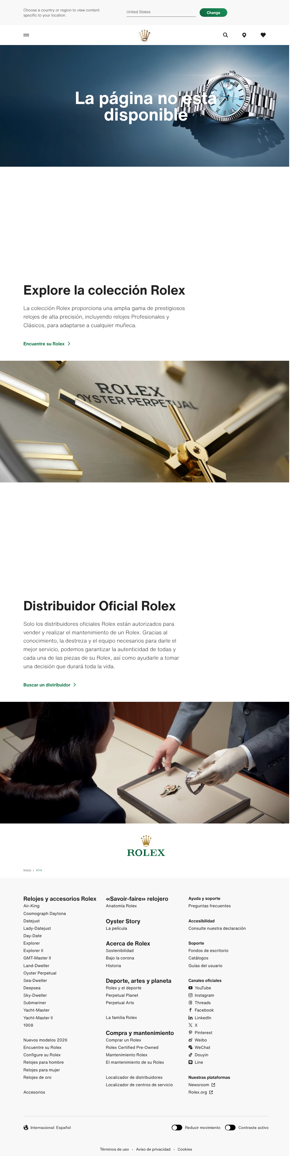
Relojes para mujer (41, 1070)
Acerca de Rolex (128, 943)
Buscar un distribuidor (46, 684)
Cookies (185, 1149)
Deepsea (31, 988)
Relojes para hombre (43, 1062)
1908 (28, 1025)
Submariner (34, 1003)
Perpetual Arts (120, 1003)
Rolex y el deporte (123, 988)
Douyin (201, 1055)
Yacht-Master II (38, 1018)
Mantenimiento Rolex (126, 1055)
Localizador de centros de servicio (139, 1085)
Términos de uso (114, 1149)
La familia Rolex (121, 1018)
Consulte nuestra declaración (217, 928)
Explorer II (33, 951)
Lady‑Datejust (37, 928)
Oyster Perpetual (39, 973)
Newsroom (198, 1085)
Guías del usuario (205, 966)
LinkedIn (203, 1018)
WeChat (202, 1048)
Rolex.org (197, 1092)
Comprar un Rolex (123, 1040)
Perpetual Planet (122, 995)
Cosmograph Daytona (44, 914)
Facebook (204, 1010)
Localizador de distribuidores (134, 1078)
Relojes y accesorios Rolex (59, 898)
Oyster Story (123, 921)
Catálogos (198, 958)
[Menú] (32, 35)
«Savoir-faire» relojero (137, 898)
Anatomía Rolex (121, 906)
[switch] (196, 1127)
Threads (203, 1003)
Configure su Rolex (42, 1055)
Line (199, 1062)
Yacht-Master (36, 1010)
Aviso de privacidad (153, 1149)
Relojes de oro (37, 1078)
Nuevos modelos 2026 (45, 1040)
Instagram (204, 995)
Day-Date (32, 936)
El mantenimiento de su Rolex (135, 1062)
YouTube (203, 988)
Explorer (31, 943)
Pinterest (203, 1033)
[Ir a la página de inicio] (145, 35)
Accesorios (34, 1092)
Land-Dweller (36, 966)
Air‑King (31, 906)
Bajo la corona (120, 958)
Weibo (201, 1040)
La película (116, 928)
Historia (113, 966)
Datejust (31, 921)
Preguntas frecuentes (209, 906)
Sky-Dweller (35, 995)
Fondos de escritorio (208, 951)
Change (213, 12)
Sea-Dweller (35, 981)
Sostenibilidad (120, 951)
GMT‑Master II (37, 958)
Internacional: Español (51, 1127)
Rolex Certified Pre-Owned (132, 1048)
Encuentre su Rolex (44, 343)
